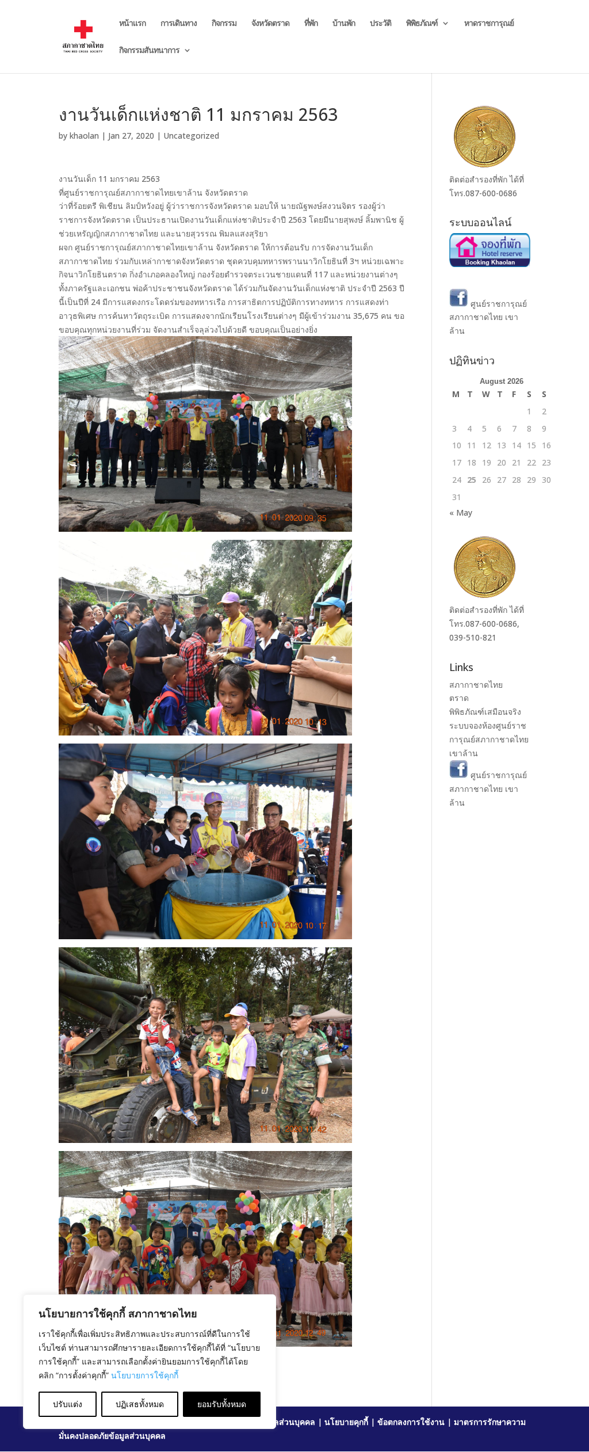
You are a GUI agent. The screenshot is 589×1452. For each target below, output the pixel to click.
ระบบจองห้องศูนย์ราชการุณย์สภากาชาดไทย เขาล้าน (489, 739)
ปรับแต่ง (67, 1403)
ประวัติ (380, 23)
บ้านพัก (343, 23)
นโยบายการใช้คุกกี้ (144, 1375)
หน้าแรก (132, 23)
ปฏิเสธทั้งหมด (140, 1403)
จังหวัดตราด (270, 23)
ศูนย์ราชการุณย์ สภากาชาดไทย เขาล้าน (488, 317)
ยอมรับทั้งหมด (221, 1403)
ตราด (459, 697)
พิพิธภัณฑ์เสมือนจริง (485, 711)
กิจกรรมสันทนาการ (149, 50)
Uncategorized (191, 135)
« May (460, 512)
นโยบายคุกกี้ (346, 1421)
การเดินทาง (178, 23)
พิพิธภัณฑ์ (422, 23)
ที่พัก (311, 23)
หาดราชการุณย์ (489, 23)
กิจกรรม (224, 23)
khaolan (84, 135)
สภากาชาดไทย (476, 684)
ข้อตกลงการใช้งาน (411, 1421)
